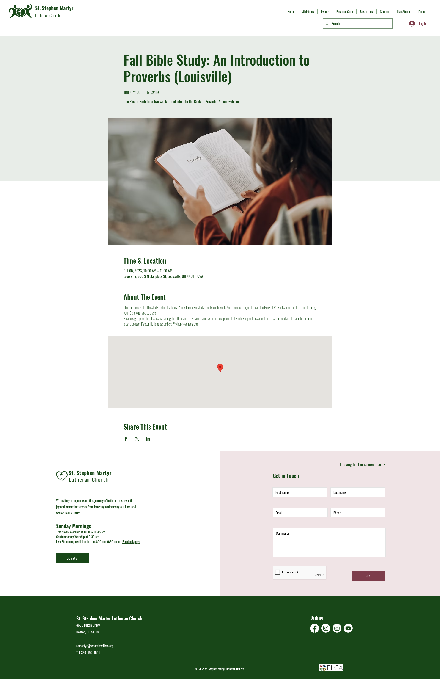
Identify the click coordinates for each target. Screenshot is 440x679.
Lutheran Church (47, 16)
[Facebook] (314, 628)
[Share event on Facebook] (126, 439)
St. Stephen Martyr (54, 7)
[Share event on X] (137, 439)
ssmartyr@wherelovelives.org (94, 645)
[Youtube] (348, 628)
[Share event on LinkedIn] (148, 439)
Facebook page (131, 541)
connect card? (374, 464)
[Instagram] (325, 628)
